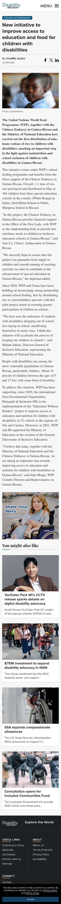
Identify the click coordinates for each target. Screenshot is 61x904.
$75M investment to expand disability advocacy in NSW (26, 665)
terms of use (32, 893)
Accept (30, 899)
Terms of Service (42, 850)
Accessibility (39, 859)
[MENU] (56, 6)
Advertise (7, 850)
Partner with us (11, 859)
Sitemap (7, 863)
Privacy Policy (41, 854)
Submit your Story (13, 845)
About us (38, 845)
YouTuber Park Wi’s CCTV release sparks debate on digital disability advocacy (24, 599)
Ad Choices (8, 854)
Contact (7, 882)
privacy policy (50, 890)
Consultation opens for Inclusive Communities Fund (27, 793)
